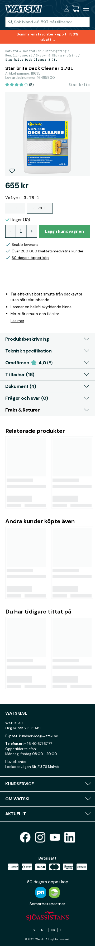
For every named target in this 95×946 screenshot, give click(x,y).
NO (43, 930)
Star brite (79, 84)
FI (61, 930)
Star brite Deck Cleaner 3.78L (31, 59)
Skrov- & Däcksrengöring (56, 55)
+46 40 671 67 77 (38, 743)
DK (53, 930)
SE (35, 930)
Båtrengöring (55, 51)
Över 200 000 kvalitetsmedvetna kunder (47, 251)
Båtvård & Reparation (23, 51)
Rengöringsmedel (18, 55)
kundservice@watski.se (38, 736)
